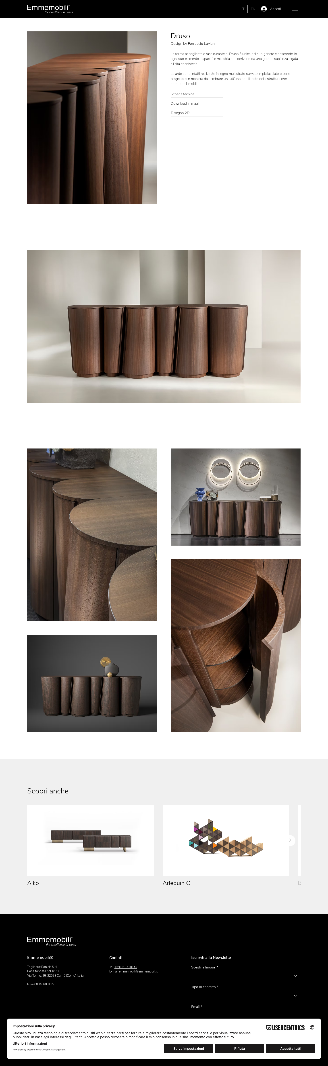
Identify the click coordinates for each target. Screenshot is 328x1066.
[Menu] (295, 8)
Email (196, 1006)
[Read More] (197, 95)
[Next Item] (289, 840)
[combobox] (246, 976)
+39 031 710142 (125, 967)
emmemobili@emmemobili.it (138, 971)
